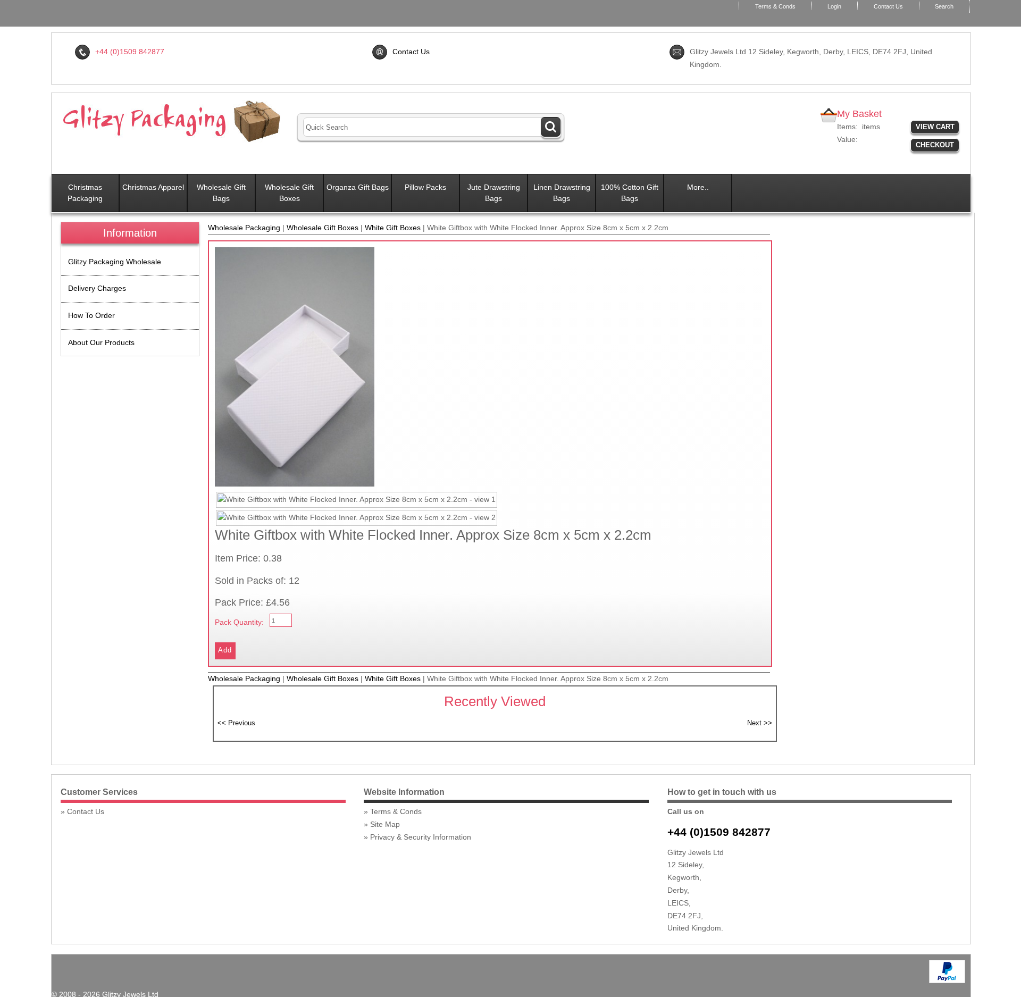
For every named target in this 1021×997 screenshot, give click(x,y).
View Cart (935, 127)
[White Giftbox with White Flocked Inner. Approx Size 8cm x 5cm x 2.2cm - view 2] (356, 518)
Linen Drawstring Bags (561, 193)
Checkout (935, 145)
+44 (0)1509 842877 (719, 832)
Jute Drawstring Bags (493, 193)
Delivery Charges (97, 288)
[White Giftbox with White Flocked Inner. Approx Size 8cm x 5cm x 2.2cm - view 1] (356, 500)
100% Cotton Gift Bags (629, 193)
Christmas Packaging (85, 193)
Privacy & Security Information (420, 837)
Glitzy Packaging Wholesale (114, 261)
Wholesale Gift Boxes (289, 193)
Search (944, 6)
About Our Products (101, 342)
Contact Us (888, 6)
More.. (698, 187)
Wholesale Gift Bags (221, 193)
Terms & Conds (775, 6)
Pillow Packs (425, 187)
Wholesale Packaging (244, 227)
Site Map (385, 824)
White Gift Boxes (393, 227)
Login (834, 6)
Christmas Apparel (153, 187)
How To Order (91, 315)
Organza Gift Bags (358, 187)
